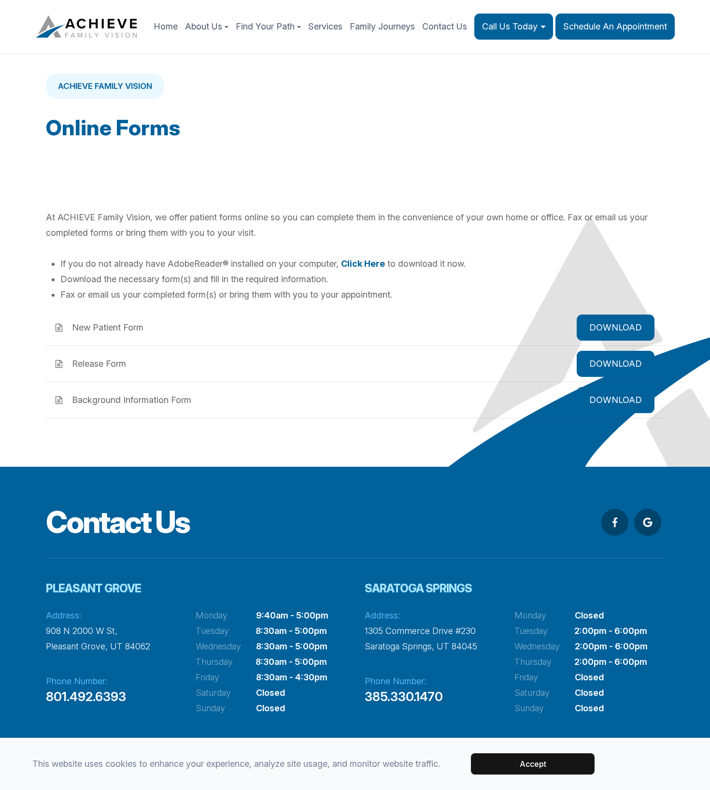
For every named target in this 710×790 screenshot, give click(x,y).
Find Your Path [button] (265, 26)
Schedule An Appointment (615, 26)
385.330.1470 (404, 696)
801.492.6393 (86, 696)
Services (325, 26)
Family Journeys (382, 26)
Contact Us (444, 26)
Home (166, 26)
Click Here (363, 264)
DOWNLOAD (615, 327)
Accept (533, 764)
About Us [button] (203, 26)
